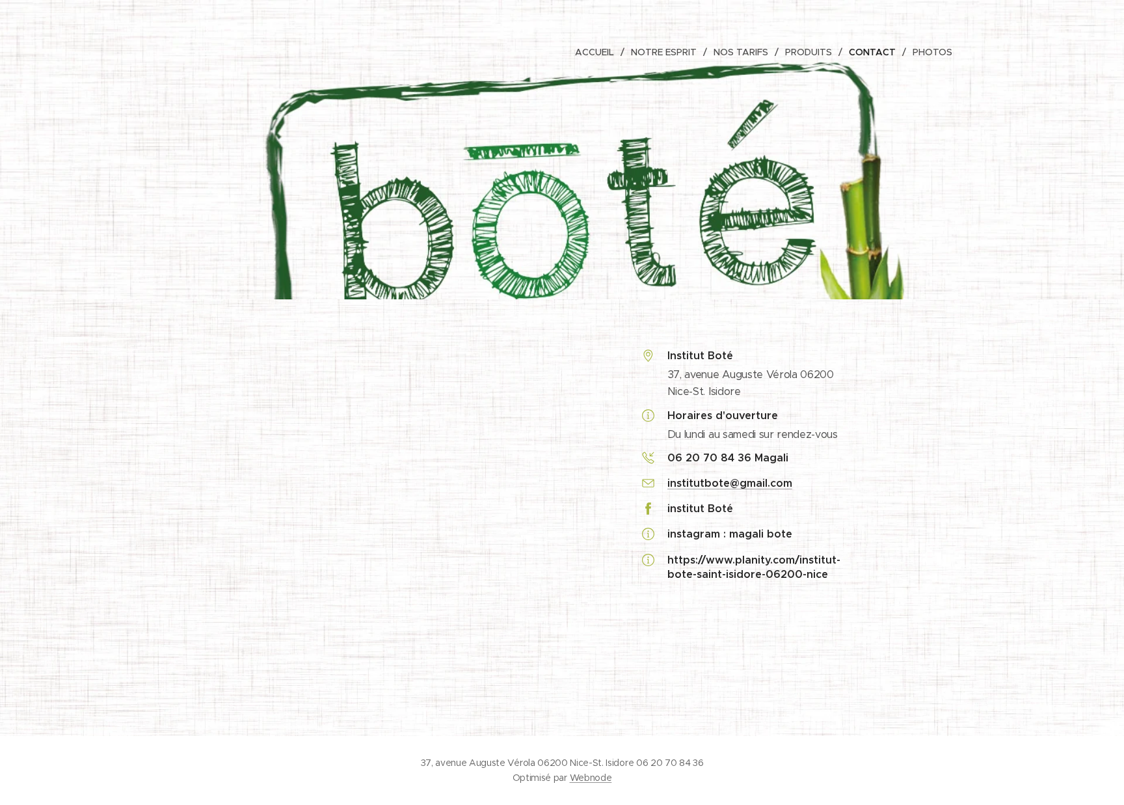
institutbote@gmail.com (729, 483)
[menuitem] (598, 52)
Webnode (591, 778)
